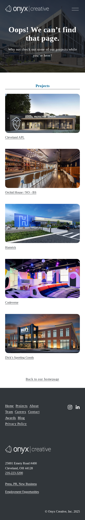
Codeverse (11, 302)
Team (9, 411)
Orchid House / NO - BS (20, 192)
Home (9, 406)
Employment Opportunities (22, 491)
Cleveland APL (15, 137)
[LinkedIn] (77, 407)
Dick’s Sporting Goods (19, 357)
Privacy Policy (16, 423)
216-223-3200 (14, 473)
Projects (22, 406)
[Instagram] (70, 407)
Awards (10, 418)
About (34, 406)
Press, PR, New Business (21, 484)
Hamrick (10, 247)
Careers (20, 411)
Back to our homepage (42, 379)
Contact (34, 411)
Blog (21, 418)
